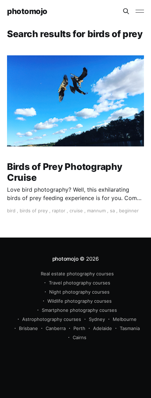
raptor (58, 210)
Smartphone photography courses (79, 310)
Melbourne (125, 319)
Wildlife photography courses (79, 301)
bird (11, 210)
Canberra (56, 328)
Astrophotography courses (51, 319)
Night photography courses (79, 292)
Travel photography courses (79, 283)
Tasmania (130, 328)
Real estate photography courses (77, 273)
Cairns (79, 337)
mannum (96, 210)
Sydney (97, 319)
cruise (76, 210)
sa (112, 210)
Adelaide (102, 328)
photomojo (27, 11)
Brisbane (28, 328)
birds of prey (34, 210)
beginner (129, 210)
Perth (79, 328)
